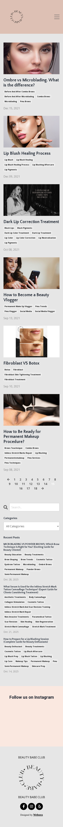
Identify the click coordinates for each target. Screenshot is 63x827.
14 (45, 484)
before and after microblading (19, 96)
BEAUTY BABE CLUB (31, 757)
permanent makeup (14, 569)
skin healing (26, 621)
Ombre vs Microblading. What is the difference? (31, 83)
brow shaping (11, 559)
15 (52, 484)
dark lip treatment (41, 233)
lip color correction (25, 238)
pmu (55, 661)
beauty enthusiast (13, 646)
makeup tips (22, 661)
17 (28, 488)
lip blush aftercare (33, 651)
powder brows (33, 569)
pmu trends (41, 306)
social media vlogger (45, 311)
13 (38, 484)
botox (7, 369)
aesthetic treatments (15, 597)
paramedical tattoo (41, 617)
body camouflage (37, 597)
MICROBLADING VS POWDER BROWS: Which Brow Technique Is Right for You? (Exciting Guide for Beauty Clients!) (31, 547)
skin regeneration (44, 621)
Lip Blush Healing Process (27, 153)
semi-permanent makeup (17, 574)
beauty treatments (34, 554)
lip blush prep (11, 656)
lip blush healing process (17, 164)
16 (20, 488)
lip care (8, 661)
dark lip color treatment (17, 233)
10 (16, 484)
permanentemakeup (14, 458)
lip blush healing (24, 160)
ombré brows (45, 564)
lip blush (9, 160)
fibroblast (18, 369)
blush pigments (24, 228)
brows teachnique (13, 448)
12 (30, 484)
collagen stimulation (14, 602)
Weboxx (38, 814)
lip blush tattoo (29, 656)
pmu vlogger (11, 311)
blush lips (9, 228)
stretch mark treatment (44, 626)
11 (23, 484)
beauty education (13, 554)
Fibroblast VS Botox (21, 363)
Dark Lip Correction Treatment (31, 222)
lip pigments (11, 169)
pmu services (33, 458)
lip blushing (41, 453)
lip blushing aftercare (43, 164)
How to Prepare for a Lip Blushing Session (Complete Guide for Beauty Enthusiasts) (26, 640)
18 (35, 488)
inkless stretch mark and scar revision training (27, 607)
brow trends (27, 559)
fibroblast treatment (15, 379)
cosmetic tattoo (44, 559)
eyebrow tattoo (12, 564)
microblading (11, 101)
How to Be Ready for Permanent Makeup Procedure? (22, 436)
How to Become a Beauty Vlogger (26, 297)
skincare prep (38, 666)
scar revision (11, 621)
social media (26, 311)
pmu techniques (12, 463)
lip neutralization (47, 238)
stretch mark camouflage (17, 626)
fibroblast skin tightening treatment (23, 374)
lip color (9, 238)
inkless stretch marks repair (18, 453)
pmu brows (25, 101)
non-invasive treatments (17, 617)
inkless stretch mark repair (18, 612)
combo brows (43, 96)
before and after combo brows (20, 91)
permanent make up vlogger (18, 306)
